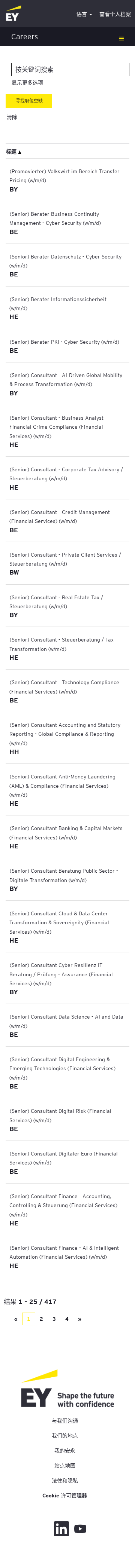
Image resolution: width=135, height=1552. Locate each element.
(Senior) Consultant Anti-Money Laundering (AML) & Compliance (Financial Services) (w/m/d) (62, 785)
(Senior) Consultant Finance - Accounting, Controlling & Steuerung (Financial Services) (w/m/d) (63, 1205)
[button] (67, 37)
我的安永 (64, 1450)
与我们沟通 (65, 1420)
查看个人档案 (115, 14)
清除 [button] (12, 117)
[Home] (13, 14)
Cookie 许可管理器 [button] (64, 1495)
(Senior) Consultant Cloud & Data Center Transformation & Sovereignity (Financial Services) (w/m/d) (59, 922)
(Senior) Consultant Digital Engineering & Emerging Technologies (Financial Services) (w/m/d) (62, 1068)
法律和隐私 (65, 1480)
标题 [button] (12, 151)
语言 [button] (82, 14)
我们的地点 (65, 1435)
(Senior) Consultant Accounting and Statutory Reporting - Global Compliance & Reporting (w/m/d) (64, 733)
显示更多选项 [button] (27, 82)
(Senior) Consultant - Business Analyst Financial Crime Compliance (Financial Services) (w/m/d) (56, 426)
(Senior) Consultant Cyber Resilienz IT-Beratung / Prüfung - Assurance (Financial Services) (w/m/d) (61, 973)
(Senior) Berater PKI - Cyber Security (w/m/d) (64, 341)
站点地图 (64, 1465)
